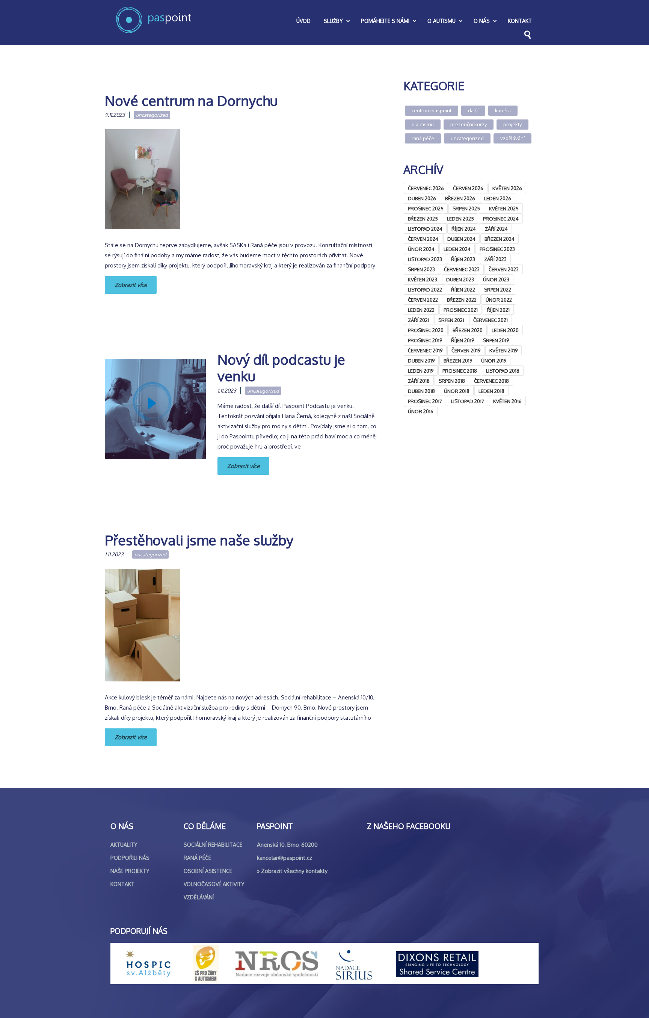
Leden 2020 (505, 330)
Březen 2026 (460, 198)
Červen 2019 (465, 350)
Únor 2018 (456, 391)
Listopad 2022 (425, 290)
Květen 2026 (507, 188)
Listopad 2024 (425, 229)
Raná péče (423, 138)
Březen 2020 (468, 330)
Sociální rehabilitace (213, 844)
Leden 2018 (491, 391)
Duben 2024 (461, 239)
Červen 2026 (468, 188)
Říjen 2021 (498, 310)
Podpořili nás (129, 858)
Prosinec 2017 (425, 401)
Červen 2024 (423, 239)
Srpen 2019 (496, 340)
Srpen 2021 (451, 320)
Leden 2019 (420, 371)
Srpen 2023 (421, 269)
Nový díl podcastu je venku (281, 367)
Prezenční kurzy (468, 124)
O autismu (423, 124)
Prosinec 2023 (497, 249)
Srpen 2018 (452, 381)
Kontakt (122, 884)
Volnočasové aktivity (214, 884)
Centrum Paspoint (431, 110)
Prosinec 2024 (501, 219)
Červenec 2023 (462, 269)
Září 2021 (418, 320)
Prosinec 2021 (461, 310)
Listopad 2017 (467, 401)
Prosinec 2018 (459, 371)
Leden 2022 (421, 310)
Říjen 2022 (463, 290)
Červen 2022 (423, 300)
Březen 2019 (458, 361)
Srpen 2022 (497, 290)
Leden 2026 (497, 198)
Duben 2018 (421, 391)
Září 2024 (496, 229)
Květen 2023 (422, 279)
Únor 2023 (496, 279)
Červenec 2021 (490, 320)
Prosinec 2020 (426, 330)
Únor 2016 (420, 411)
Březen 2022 (462, 300)
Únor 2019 (493, 361)
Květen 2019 (503, 350)
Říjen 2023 (463, 259)
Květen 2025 (504, 208)
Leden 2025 (460, 219)
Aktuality (123, 844)
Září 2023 (495, 259)
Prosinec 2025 (426, 208)
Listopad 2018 (502, 371)
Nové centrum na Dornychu (191, 100)
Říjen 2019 (462, 340)
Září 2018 (419, 381)
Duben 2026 (422, 198)
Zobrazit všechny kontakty (294, 871)
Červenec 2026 (426, 188)
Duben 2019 (421, 361)
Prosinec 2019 (425, 340)
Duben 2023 (460, 279)
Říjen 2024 (463, 229)
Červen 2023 (504, 269)
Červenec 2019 (425, 350)
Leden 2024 (457, 249)
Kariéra (503, 110)
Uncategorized (152, 115)
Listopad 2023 (425, 259)
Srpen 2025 (466, 208)
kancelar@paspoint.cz (284, 857)
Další (473, 110)
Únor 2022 (499, 300)
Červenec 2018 (491, 381)
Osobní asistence (208, 871)
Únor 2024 (421, 249)
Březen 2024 (499, 239)
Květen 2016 (507, 401)
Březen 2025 (423, 219)
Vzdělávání (512, 138)
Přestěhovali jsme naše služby (199, 540)
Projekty (512, 124)
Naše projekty (129, 871)
